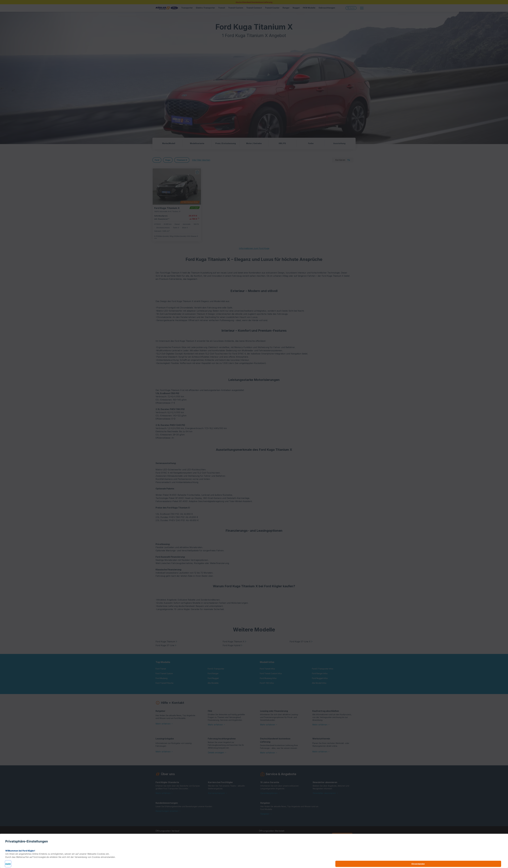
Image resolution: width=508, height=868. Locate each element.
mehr (8, 863)
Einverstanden (418, 864)
